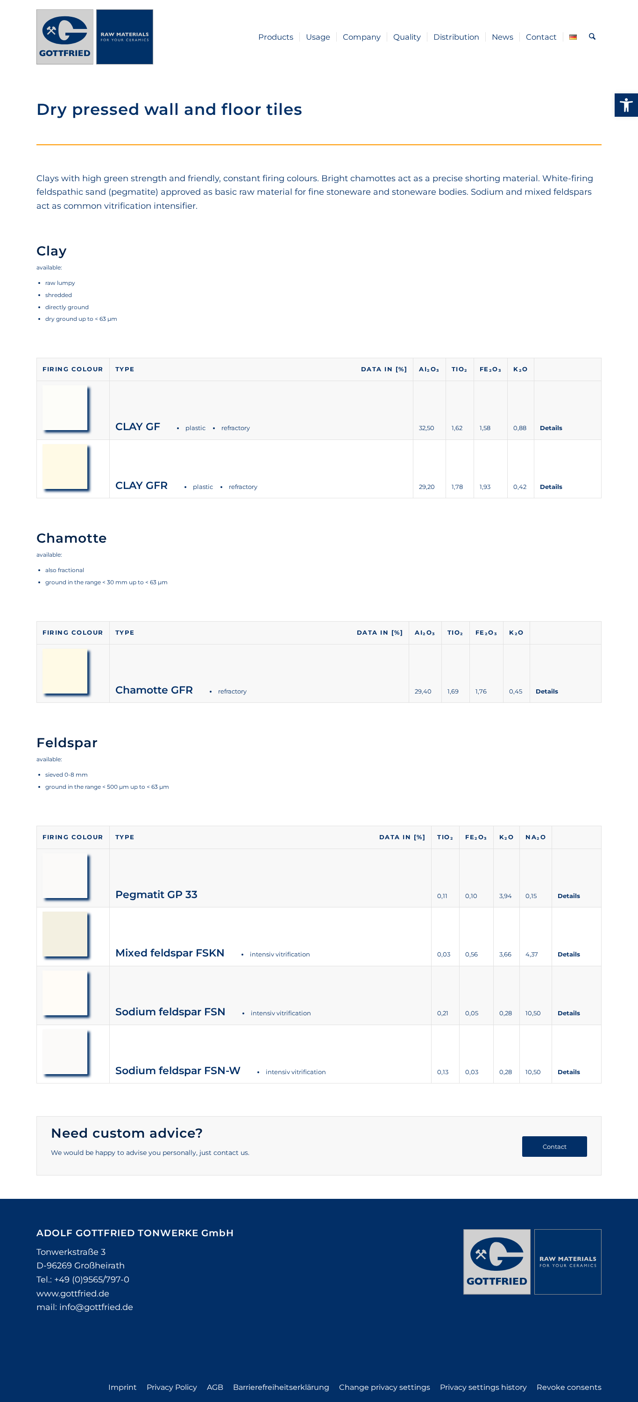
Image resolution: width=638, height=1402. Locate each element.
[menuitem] (275, 36)
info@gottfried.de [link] (96, 1307)
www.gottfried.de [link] (72, 1294)
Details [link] (551, 428)
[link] (626, 105)
